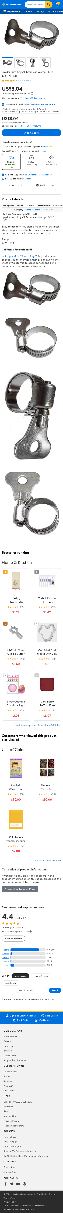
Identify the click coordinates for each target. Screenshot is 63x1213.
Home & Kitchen (50, 209)
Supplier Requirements (15, 1060)
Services (28, 11)
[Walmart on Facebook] (5, 1184)
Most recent (20, 975)
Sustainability (10, 1055)
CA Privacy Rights (12, 1146)
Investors (8, 1050)
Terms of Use (10, 1136)
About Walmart (11, 1036)
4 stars (5, 953)
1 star (6, 965)
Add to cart (31, 133)
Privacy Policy (11, 1141)
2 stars (5, 961)
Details (28, 179)
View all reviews (13, 938)
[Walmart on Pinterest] (24, 1184)
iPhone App (9, 1167)
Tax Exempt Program (14, 1125)
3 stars (5, 957)
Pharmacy (8, 1106)
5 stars (5, 949)
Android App (10, 1171)
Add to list (17, 185)
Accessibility (10, 1116)
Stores (7, 1076)
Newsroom (9, 1045)
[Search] (48, 4)
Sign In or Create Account (23, 1015)
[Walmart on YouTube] (18, 1184)
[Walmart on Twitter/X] (12, 1184)
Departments (13, 11)
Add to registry (47, 185)
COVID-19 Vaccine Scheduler (18, 1101)
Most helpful (11, 982)
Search (55, 990)
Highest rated (41, 975)
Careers (7, 1041)
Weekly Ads (44, 1020)
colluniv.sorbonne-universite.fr (40, 104)
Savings (40, 11)
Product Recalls (11, 1120)
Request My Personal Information (20, 1151)
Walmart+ (8, 1085)
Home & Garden (32, 209)
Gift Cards (9, 1090)
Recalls (7, 1111)
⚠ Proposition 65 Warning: (18, 256)
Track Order (23, 1020)
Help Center (51, 1015)
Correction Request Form (20, 889)
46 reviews (25, 80)
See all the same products (48, 860)
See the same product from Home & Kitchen (38, 725)
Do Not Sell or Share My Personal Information (26, 1155)
